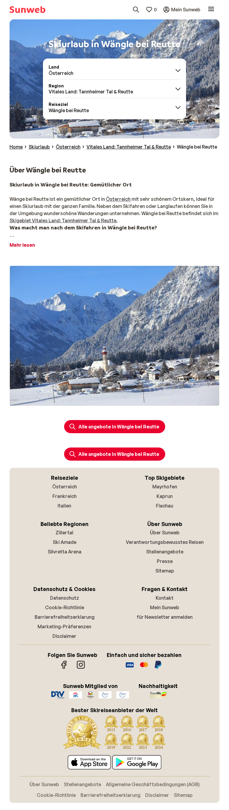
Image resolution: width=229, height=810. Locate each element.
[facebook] (64, 668)
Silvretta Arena (64, 552)
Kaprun (165, 496)
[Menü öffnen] (211, 9)
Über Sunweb (165, 533)
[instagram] (81, 668)
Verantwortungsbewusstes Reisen (165, 542)
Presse (165, 561)
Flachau (164, 506)
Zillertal (64, 533)
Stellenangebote (164, 552)
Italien (64, 506)
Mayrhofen (164, 487)
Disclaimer (64, 636)
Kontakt (165, 598)
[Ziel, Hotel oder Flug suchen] (136, 10)
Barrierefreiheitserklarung (65, 617)
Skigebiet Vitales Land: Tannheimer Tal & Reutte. (63, 220)
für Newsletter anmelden (165, 617)
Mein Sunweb (164, 607)
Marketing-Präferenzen (64, 627)
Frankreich (64, 496)
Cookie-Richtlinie (64, 607)
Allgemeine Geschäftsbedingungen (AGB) (153, 784)
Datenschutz (64, 598)
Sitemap (164, 571)
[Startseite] (27, 9)
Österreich (118, 199)
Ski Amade (64, 542)
